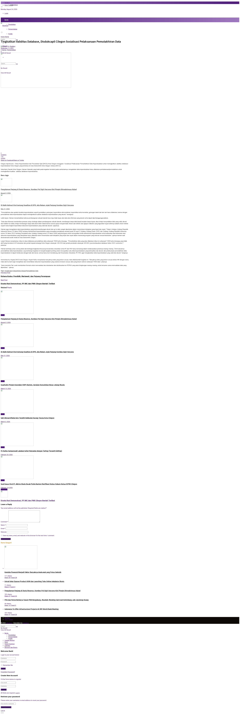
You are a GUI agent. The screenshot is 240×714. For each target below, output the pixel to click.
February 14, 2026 (7, 488)
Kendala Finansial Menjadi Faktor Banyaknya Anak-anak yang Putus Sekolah (32, 572)
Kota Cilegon (22, 271)
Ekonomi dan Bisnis (10, 647)
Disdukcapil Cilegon (11, 271)
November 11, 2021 (7, 48)
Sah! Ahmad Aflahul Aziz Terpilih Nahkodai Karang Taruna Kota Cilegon (27, 418)
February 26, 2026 (7, 455)
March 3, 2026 (5, 422)
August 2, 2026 (6, 193)
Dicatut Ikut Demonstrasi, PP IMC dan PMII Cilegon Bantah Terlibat (28, 501)
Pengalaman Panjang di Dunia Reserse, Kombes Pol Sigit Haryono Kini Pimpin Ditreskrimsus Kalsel (39, 189)
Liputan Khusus (9, 640)
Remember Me (8, 665)
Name (3, 525)
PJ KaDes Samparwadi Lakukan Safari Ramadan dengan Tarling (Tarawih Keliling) (31, 451)
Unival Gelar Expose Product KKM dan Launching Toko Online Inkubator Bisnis (34, 581)
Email (3, 528)
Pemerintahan (12, 29)
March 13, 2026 (6, 388)
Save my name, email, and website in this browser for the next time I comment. (28, 535)
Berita (6, 20)
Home (3, 37)
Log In (17, 693)
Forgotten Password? (8, 672)
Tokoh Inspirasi (9, 644)
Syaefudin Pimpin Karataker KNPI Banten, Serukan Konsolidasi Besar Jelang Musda (33, 385)
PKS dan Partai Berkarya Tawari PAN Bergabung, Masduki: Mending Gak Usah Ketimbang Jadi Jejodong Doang (46, 600)
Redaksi (7, 3)
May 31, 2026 (5, 209)
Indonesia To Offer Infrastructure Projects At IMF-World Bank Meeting (31, 609)
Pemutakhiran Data (32, 271)
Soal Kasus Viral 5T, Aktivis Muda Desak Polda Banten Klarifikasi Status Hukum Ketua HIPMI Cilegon (39, 484)
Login (6, 13)
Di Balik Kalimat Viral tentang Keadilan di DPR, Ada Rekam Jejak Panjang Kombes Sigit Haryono (37, 205)
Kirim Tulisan (8, 620)
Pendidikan (12, 24)
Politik (10, 34)
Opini (6, 642)
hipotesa (26, 623)
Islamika (7, 646)
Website (3, 532)
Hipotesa (9, 623)
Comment (4, 522)
